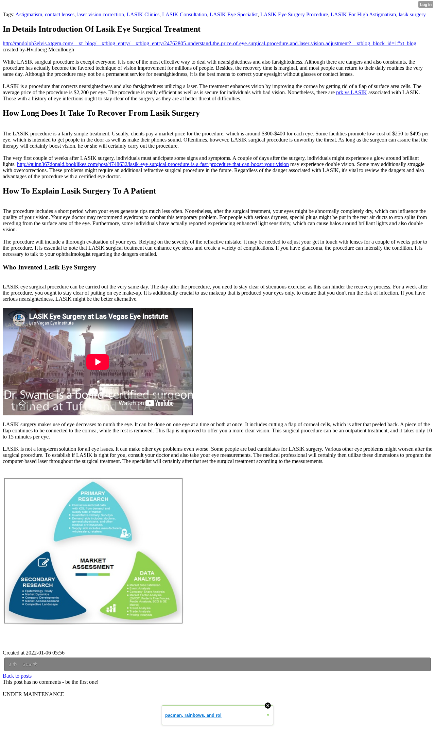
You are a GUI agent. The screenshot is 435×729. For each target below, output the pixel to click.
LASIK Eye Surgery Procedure (294, 14)
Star (27, 664)
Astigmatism (28, 14)
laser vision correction (100, 14)
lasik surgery (412, 14)
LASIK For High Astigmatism (363, 14)
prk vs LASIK (351, 92)
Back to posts (17, 676)
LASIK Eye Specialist (234, 14)
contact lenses (59, 14)
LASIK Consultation (184, 14)
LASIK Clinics (143, 14)
